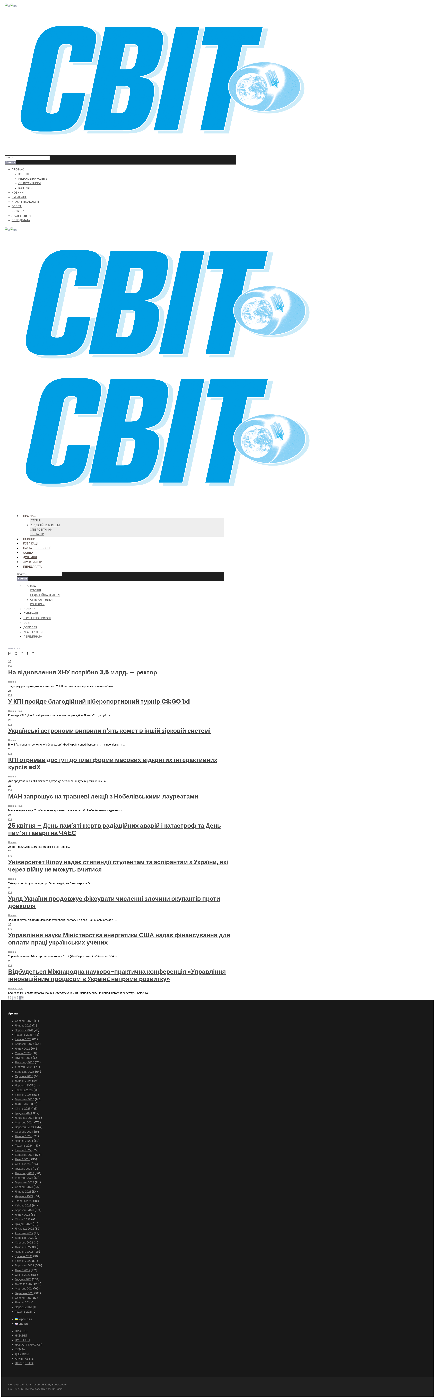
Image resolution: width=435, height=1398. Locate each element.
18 (22, 998)
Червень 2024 (24, 1141)
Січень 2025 (23, 1109)
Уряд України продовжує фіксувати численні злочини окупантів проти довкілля (114, 902)
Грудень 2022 (23, 1224)
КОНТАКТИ (25, 188)
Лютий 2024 (22, 1159)
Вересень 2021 (24, 1293)
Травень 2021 (23, 1312)
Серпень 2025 (24, 1076)
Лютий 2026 (22, 1049)
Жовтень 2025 (24, 1067)
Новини (12, 681)
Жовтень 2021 (23, 1289)
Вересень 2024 (24, 1127)
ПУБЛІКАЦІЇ (19, 197)
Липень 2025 (23, 1081)
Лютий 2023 (22, 1215)
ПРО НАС (18, 169)
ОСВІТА (17, 206)
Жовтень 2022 (24, 1233)
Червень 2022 (24, 1252)
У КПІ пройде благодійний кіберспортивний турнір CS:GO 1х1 (99, 701)
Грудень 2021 (23, 1279)
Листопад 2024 (24, 1118)
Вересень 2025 (24, 1072)
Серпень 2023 (24, 1187)
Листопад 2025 (24, 1062)
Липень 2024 (23, 1136)
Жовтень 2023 (24, 1178)
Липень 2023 (23, 1192)
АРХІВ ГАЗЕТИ (21, 216)
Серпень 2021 (23, 1298)
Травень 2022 (23, 1256)
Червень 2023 (24, 1196)
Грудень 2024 (23, 1113)
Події (20, 711)
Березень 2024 (24, 1155)
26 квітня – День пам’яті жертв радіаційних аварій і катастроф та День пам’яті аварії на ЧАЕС (114, 829)
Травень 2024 (24, 1146)
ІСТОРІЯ (23, 174)
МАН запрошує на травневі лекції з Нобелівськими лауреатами (103, 796)
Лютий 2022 (22, 1270)
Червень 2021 (23, 1307)
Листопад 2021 (24, 1284)
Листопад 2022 (24, 1229)
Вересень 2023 (24, 1182)
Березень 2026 (24, 1044)
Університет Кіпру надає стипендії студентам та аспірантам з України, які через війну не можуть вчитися (118, 866)
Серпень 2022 (24, 1243)
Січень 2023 (22, 1219)
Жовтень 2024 (24, 1122)
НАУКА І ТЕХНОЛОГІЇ (25, 202)
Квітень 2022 (23, 1261)
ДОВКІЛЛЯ (18, 211)
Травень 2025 (24, 1090)
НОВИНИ (18, 193)
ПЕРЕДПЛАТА (21, 220)
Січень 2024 (23, 1164)
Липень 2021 (23, 1302)
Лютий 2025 (22, 1104)
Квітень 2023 (23, 1206)
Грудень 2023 (23, 1169)
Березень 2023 (24, 1210)
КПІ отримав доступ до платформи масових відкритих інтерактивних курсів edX (112, 763)
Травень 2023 (23, 1201)
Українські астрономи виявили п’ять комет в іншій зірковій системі (109, 730)
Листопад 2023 (24, 1173)
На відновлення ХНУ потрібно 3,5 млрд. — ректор (82, 672)
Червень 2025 (24, 1085)
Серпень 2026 (24, 1021)
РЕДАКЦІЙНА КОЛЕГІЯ (33, 179)
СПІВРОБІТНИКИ (29, 183)
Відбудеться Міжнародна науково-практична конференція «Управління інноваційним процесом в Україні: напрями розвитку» (117, 975)
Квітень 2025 (23, 1095)
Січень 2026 (23, 1053)
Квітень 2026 (23, 1039)
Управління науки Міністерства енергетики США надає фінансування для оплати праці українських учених (119, 939)
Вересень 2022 (24, 1238)
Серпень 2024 (24, 1132)
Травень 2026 (24, 1035)
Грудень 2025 (23, 1058)
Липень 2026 (23, 1026)
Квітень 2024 (23, 1150)
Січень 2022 (22, 1275)
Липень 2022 (23, 1247)
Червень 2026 (24, 1030)
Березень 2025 (24, 1099)
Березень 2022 (24, 1265)
